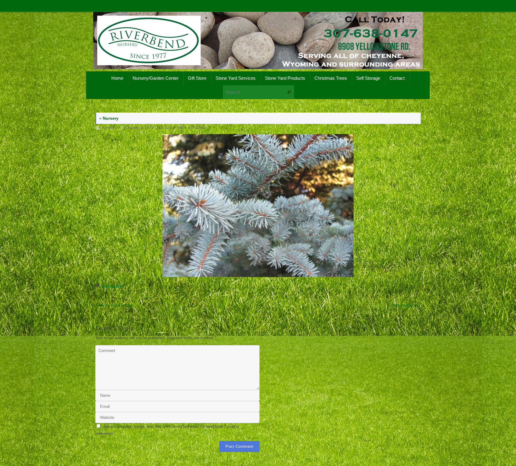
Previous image (118, 305)
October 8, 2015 (139, 128)
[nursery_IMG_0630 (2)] (258, 205)
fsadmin (109, 128)
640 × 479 (185, 127)
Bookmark (112, 285)
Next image (401, 305)
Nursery (109, 118)
